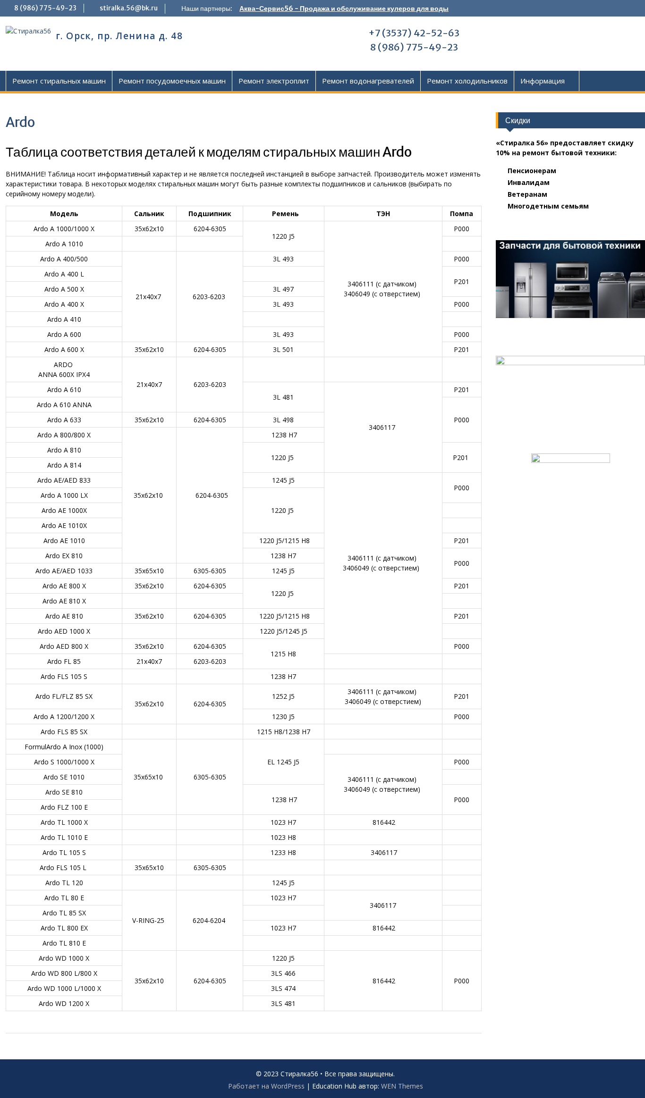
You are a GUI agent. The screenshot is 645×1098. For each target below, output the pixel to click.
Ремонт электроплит (273, 80)
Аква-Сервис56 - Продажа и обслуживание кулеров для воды (344, 8)
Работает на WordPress (266, 1085)
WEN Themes (402, 1085)
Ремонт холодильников (467, 80)
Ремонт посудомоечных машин (172, 80)
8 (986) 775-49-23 (45, 8)
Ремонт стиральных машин (59, 80)
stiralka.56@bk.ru (129, 8)
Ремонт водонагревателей (368, 80)
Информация (542, 80)
